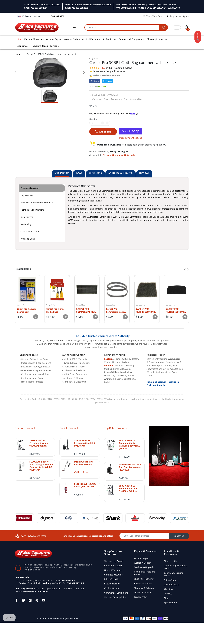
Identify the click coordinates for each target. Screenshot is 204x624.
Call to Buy (81, 472)
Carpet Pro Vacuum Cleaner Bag (26, 310)
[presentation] (184, 269)
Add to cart (105, 131)
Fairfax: (108, 358)
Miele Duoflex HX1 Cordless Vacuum (83, 463)
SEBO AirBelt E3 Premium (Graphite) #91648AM (84, 443)
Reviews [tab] (144, 172)
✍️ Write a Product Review (104, 75)
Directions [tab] (95, 172)
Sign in (185, 16)
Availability (25, 224)
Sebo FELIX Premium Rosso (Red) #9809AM (85, 485)
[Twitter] (23, 600)
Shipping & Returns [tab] (120, 172)
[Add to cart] (35, 316)
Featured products (25, 428)
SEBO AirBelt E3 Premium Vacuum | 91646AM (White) (39, 443)
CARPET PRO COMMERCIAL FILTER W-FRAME (87, 310)
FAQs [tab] (79, 172)
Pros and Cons (27, 238)
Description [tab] (62, 172)
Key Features (26, 195)
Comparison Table (29, 231)
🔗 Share (197, 37)
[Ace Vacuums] (33, 553)
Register (174, 16)
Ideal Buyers (26, 217)
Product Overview (29, 188)
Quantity (93, 119)
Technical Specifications (32, 209)
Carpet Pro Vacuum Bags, (116, 99)
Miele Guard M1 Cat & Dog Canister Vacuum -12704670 (130, 467)
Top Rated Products (115, 428)
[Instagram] (30, 600)
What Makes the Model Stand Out (37, 202)
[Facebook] (16, 600)
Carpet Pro (93, 58)
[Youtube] (43, 600)
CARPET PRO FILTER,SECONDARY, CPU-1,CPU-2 (176, 310)
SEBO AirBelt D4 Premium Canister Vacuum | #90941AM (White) (130, 444)
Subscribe (179, 535)
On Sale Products (69, 428)
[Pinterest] (37, 600)
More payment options (130, 138)
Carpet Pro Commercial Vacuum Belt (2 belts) (116, 310)
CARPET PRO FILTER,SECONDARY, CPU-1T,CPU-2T (146, 310)
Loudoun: (109, 365)
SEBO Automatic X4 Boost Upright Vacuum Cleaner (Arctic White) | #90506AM (41, 465)
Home (17, 54)
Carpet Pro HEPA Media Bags (55, 310)
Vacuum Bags (136, 99)
